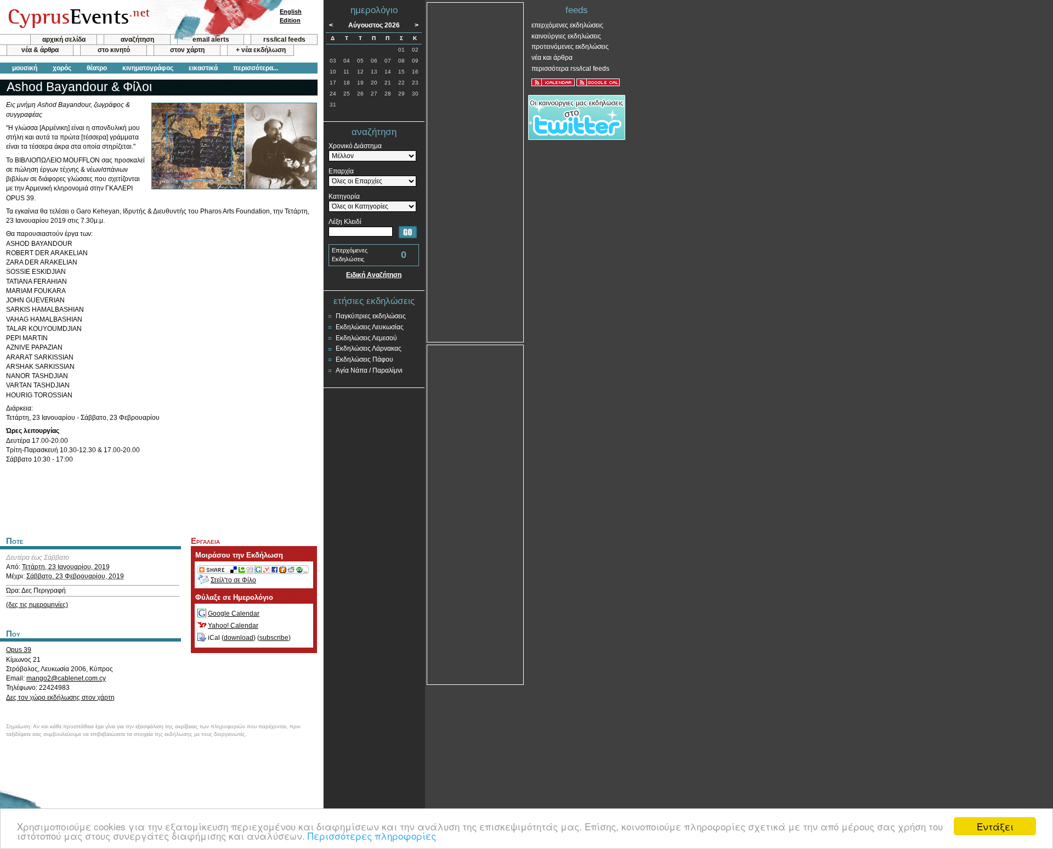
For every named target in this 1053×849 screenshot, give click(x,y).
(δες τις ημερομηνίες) (37, 605)
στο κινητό (114, 50)
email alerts (211, 39)
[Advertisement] (158, 498)
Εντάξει (995, 826)
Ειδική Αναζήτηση (373, 275)
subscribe (273, 638)
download (238, 638)
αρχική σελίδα (64, 39)
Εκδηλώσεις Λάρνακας (368, 348)
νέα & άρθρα (40, 50)
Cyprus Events (77, 17)
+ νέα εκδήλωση (261, 50)
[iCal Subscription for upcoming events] (553, 82)
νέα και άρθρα (552, 57)
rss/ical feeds (284, 39)
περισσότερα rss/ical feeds (570, 68)
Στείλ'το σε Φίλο (233, 580)
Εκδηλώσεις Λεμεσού (366, 338)
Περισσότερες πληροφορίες (372, 835)
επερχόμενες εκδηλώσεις (567, 25)
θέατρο (97, 68)
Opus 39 (18, 650)
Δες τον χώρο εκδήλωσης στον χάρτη (60, 697)
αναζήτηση (137, 39)
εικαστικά (203, 68)
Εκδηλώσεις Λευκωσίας (370, 327)
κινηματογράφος (147, 68)
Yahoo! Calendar (233, 625)
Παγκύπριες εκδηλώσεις (371, 316)
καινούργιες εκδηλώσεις (566, 36)
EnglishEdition (291, 16)
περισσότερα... (255, 68)
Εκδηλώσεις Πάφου (364, 359)
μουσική (24, 68)
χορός (62, 68)
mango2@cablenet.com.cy (66, 678)
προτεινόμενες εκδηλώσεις (570, 46)
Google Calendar (233, 613)
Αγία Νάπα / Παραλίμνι (369, 370)
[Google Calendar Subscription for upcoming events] (598, 82)
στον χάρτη (187, 50)
